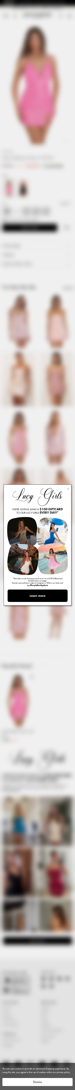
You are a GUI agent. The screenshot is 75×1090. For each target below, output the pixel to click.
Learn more (37, 596)
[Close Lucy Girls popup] (68, 488)
